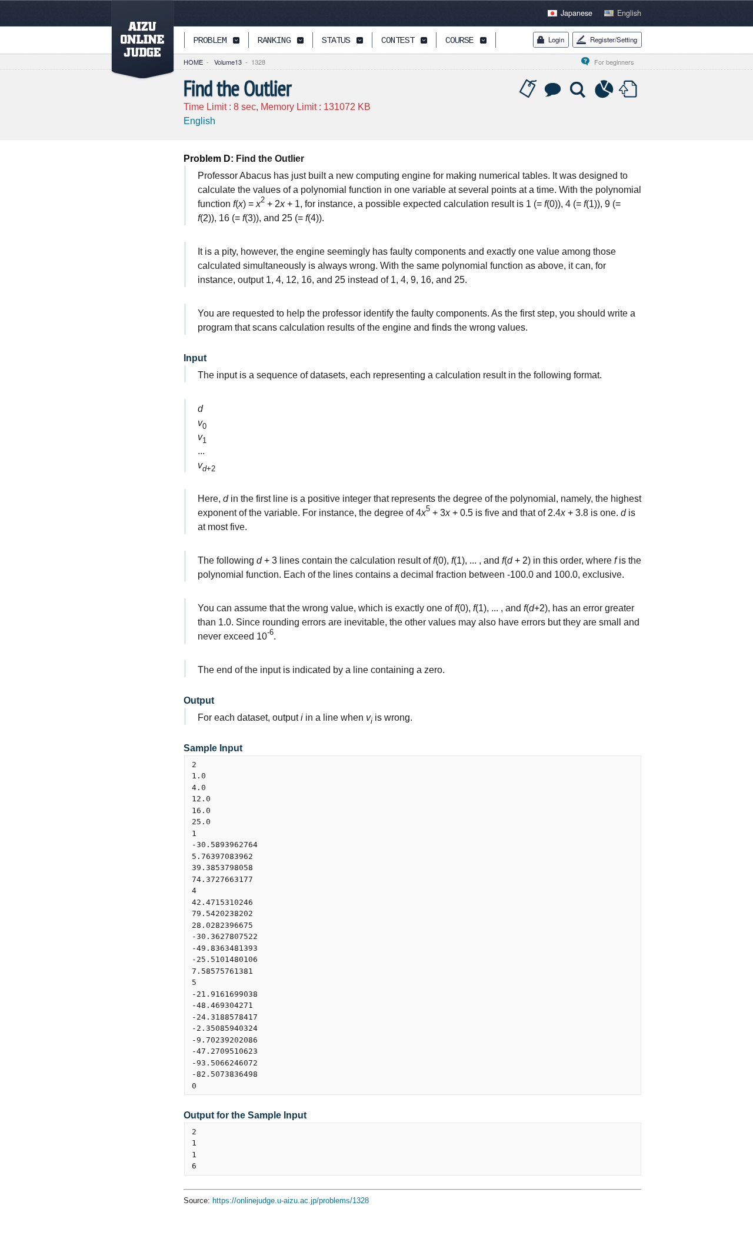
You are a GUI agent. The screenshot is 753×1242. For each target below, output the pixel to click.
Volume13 (228, 61)
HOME (193, 61)
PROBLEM (210, 41)
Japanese (576, 13)
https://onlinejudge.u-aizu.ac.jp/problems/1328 (290, 1200)
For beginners (617, 61)
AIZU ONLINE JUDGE (136, 40)
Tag (528, 89)
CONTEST (397, 41)
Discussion (553, 89)
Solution (579, 89)
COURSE (459, 41)
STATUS (336, 41)
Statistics (604, 89)
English (629, 13)
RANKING (274, 41)
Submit (629, 89)
